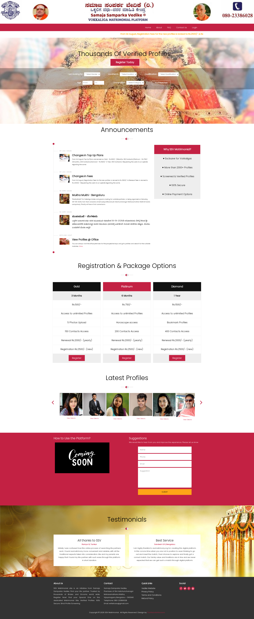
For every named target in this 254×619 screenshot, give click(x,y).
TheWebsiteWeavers (156, 612)
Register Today (125, 62)
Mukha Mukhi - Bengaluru (88, 195)
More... (81, 246)
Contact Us (181, 27)
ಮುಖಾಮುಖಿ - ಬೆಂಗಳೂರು (84, 216)
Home (148, 27)
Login (194, 27)
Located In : (113, 74)
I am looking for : (76, 74)
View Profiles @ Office (85, 239)
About (159, 27)
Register (76, 358)
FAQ (169, 27)
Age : (79, 82)
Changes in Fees (82, 176)
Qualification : (151, 74)
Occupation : (119, 82)
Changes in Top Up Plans (87, 155)
